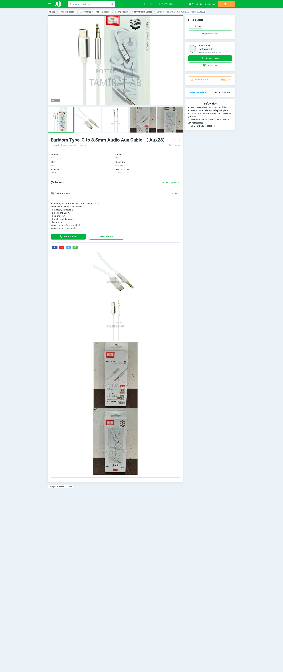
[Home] (58, 4)
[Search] (112, 4)
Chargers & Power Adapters (60, 487)
